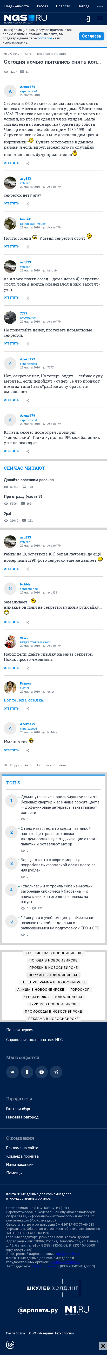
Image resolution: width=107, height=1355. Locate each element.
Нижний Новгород (22, 1117)
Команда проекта (22, 1156)
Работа (42, 6)
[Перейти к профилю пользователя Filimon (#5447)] (10, 687)
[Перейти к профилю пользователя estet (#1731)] (10, 642)
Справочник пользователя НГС (34, 1039)
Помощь (14, 1173)
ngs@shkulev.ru (68, 1254)
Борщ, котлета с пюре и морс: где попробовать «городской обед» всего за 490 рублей (58, 865)
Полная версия (19, 1029)
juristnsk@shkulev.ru (65, 1262)
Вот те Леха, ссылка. (24, 700)
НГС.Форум (11, 54)
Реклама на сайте (22, 1148)
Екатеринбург (18, 1108)
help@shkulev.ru (43, 1266)
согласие (44, 38)
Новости (63, 6)
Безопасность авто (51, 54)
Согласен (91, 36)
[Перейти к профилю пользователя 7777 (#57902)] (10, 317)
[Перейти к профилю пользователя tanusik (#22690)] (10, 223)
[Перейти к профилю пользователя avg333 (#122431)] (10, 183)
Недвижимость (16, 6)
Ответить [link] (11, 163)
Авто (28, 54)
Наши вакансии (20, 1164)
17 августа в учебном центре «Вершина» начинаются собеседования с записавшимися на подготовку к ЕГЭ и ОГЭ (60, 922)
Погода (83, 6)
